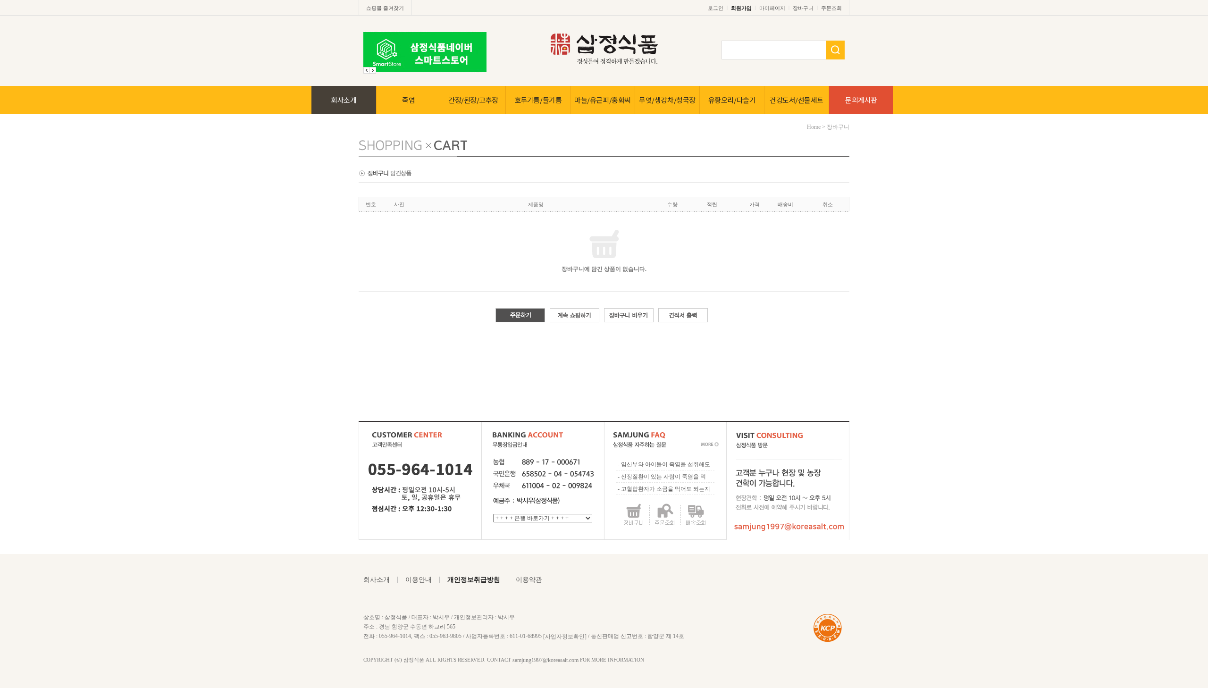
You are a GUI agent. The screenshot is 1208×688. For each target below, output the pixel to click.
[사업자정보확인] (565, 636)
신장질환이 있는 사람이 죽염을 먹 (663, 476)
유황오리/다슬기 (731, 100)
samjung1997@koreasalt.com (545, 660)
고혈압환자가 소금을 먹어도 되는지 (665, 489)
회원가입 (741, 8)
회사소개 (343, 100)
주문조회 (831, 8)
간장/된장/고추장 (473, 100)
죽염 (408, 100)
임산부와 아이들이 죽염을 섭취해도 (665, 464)
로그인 (715, 8)
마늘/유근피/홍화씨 (602, 100)
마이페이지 (772, 8)
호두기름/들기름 (538, 100)
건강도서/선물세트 (796, 100)
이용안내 (418, 579)
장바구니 (803, 8)
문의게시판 (861, 100)
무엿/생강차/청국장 (667, 100)
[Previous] (372, 70)
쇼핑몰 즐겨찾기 (385, 8)
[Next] (366, 70)
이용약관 (529, 579)
